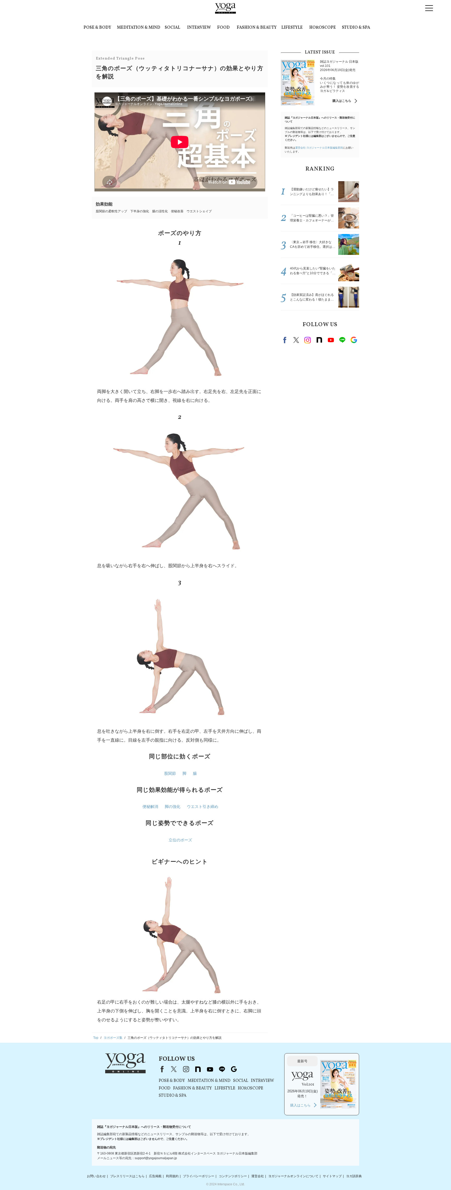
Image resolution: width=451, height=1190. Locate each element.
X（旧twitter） (296, 340)
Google (353, 340)
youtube (209, 1069)
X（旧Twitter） (173, 1069)
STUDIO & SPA (356, 28)
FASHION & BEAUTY (257, 28)
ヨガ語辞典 (354, 1176)
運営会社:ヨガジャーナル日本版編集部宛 (319, 147)
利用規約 (172, 1176)
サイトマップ (332, 1176)
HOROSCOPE (322, 28)
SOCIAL (172, 28)
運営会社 (257, 1176)
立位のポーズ (180, 840)
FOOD (223, 28)
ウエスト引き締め (202, 806)
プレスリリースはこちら (127, 1176)
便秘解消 (150, 806)
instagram (307, 340)
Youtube (330, 340)
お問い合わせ (96, 1176)
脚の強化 (172, 806)
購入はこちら (342, 101)
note (319, 340)
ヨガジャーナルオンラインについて (293, 1176)
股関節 (170, 773)
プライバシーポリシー (198, 1176)
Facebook (285, 340)
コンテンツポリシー (233, 1176)
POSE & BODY (97, 28)
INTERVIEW (199, 28)
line (342, 340)
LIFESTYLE (292, 28)
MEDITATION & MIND (138, 28)
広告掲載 (155, 1176)
